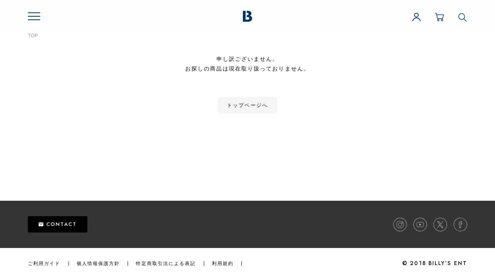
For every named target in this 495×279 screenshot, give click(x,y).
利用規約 (223, 263)
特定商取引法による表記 (166, 263)
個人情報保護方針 (98, 263)
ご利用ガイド (44, 263)
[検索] (462, 17)
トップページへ (247, 105)
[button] (34, 16)
